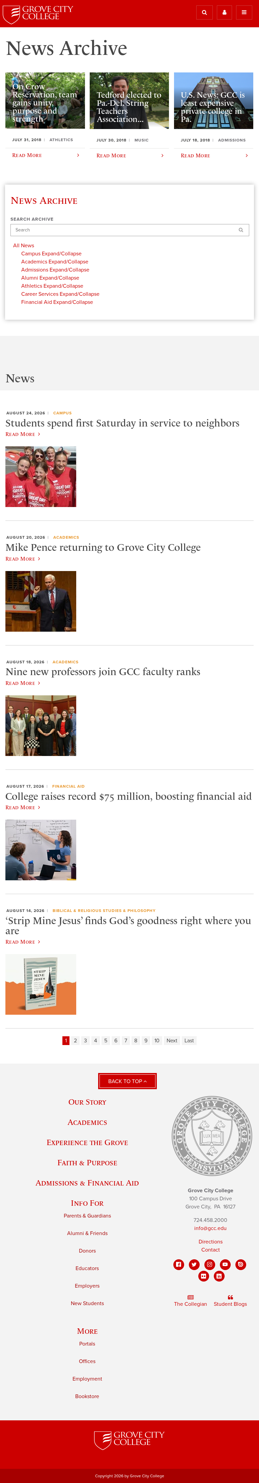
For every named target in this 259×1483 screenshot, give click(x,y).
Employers (87, 1286)
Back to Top (125, 1081)
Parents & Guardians (87, 1215)
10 (157, 1040)
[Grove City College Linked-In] (219, 1276)
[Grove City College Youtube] (225, 1264)
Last (189, 1040)
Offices (87, 1361)
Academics (66, 537)
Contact (210, 1250)
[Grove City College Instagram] (209, 1264)
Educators (87, 1268)
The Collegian (190, 1304)
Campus (62, 413)
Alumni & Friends (87, 1233)
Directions (211, 1241)
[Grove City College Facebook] (178, 1264)
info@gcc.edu (210, 1228)
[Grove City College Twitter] (194, 1264)
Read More (20, 434)
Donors (87, 1251)
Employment (87, 1379)
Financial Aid (68, 786)
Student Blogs (230, 1304)
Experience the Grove (87, 1142)
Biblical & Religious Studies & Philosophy (104, 910)
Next (172, 1040)
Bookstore (87, 1396)
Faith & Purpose (87, 1162)
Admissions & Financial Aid (87, 1182)
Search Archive (32, 219)
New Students (87, 1303)
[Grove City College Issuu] (240, 1264)
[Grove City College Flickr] (203, 1276)
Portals (87, 1343)
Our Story (87, 1101)
